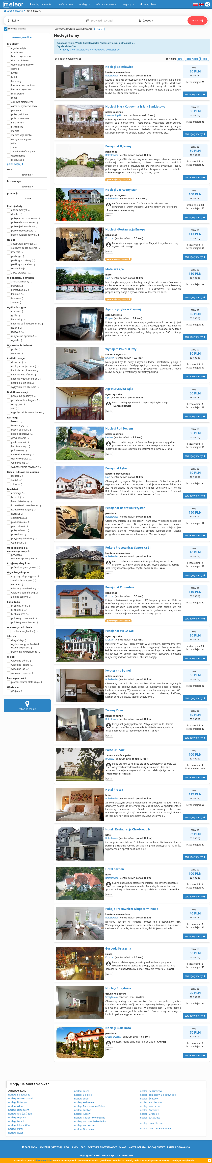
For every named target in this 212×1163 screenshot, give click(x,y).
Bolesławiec (111, 75)
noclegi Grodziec (149, 1113)
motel (14, 97)
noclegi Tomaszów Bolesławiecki (158, 1094)
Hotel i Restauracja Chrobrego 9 (127, 829)
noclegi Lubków (82, 1110)
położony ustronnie (24, 618)
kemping (16, 81)
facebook (30, 1147)
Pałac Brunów (115, 750)
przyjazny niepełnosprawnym (24, 556)
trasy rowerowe (21, 458)
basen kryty (19, 425)
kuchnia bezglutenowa (25, 370)
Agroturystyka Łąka (119, 389)
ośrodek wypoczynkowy (24, 106)
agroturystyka (18, 48)
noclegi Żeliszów (149, 1098)
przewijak (18, 534)
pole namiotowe (20, 118)
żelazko (17, 302)
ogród (16, 340)
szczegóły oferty (194, 94)
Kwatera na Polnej (118, 670)
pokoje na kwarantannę (26, 651)
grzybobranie (20, 437)
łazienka (17, 294)
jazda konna (20, 442)
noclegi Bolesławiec (19, 1094)
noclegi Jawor (15, 1132)
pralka (16, 349)
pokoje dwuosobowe (24, 222)
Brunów (109, 758)
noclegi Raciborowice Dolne (89, 1106)
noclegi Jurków (82, 1113)
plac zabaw (19, 526)
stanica (15, 130)
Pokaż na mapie (27, 708)
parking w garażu (23, 264)
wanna (17, 353)
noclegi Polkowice (84, 1102)
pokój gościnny (19, 114)
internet (17, 251)
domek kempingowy (22, 64)
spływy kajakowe (22, 454)
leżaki (16, 327)
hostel (14, 72)
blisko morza (20, 614)
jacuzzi (17, 475)
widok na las (20, 668)
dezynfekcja (19, 640)
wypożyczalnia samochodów (28, 412)
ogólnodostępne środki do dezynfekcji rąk (25, 646)
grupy (16, 690)
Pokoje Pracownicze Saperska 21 (128, 547)
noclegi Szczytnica (150, 1117)
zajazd (14, 147)
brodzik (17, 497)
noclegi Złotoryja (17, 1102)
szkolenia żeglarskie (24, 631)
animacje (18, 493)
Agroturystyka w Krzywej (123, 309)
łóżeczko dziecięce (23, 509)
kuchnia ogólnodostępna (27, 323)
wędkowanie (20, 462)
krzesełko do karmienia (26, 505)
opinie (204, 58)
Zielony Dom (114, 710)
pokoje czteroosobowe (25, 218)
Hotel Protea (114, 790)
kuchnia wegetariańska (26, 378)
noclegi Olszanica (84, 1129)
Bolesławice (111, 516)
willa (13, 143)
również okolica (16, 28)
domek (15, 68)
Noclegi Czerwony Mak (121, 190)
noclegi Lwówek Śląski (20, 1098)
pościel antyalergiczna (25, 567)
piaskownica (20, 522)
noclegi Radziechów (151, 1102)
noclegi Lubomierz (18, 1109)
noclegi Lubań (16, 1121)
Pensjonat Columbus (119, 587)
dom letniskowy (19, 60)
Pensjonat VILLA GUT (120, 631)
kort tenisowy (20, 446)
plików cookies (43, 1160)
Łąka (107, 277)
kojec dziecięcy (21, 501)
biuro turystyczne (21, 56)
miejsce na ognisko (23, 336)
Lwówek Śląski (113, 115)
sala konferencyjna (23, 580)
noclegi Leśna (81, 1091)
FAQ (83, 1147)
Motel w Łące (114, 269)
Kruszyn (109, 238)
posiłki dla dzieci (22, 382)
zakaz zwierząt (21, 272)
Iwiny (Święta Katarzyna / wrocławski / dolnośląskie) (91, 49)
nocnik (17, 513)
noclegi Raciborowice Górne (89, 1117)
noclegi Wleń (15, 1106)
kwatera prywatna (21, 89)
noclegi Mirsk (15, 1128)
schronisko (17, 126)
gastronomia (18, 155)
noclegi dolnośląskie (151, 1123)
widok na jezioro (22, 664)
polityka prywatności (102, 1147)
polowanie (19, 450)
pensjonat (16, 110)
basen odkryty (21, 429)
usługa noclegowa (21, 139)
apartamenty (20, 209)
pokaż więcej (14, 163)
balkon (17, 285)
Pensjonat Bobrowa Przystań (125, 508)
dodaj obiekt (156, 1147)
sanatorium (17, 122)
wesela (17, 584)
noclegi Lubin (81, 1098)
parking (17, 256)
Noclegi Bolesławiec (119, 67)
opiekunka (19, 517)
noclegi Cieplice (83, 1094)
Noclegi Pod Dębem (119, 428)
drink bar (18, 362)
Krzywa (109, 318)
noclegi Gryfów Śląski (20, 1113)
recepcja (18, 404)
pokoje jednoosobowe (25, 226)
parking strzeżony (23, 260)
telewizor (18, 298)
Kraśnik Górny (113, 1036)
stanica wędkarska (21, 135)
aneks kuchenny (22, 281)
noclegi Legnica (17, 1117)
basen (16, 421)
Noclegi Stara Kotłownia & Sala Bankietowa (135, 106)
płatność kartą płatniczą (26, 682)
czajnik (17, 311)
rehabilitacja (20, 268)
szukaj (199, 20)
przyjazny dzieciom (23, 538)
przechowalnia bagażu (25, 400)
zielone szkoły (20, 596)
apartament (17, 52)
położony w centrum (24, 622)
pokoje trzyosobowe (24, 230)
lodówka (17, 331)
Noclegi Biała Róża (118, 1028)
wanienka (18, 542)
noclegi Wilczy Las (150, 1106)
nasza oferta (137, 1147)
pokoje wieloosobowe (25, 234)
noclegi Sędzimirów (151, 1091)
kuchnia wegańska (23, 374)
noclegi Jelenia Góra (19, 1125)
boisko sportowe (22, 433)
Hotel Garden (114, 869)
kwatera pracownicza (23, 85)
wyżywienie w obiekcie (25, 386)
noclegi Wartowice (84, 1125)
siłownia (17, 484)
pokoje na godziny (23, 395)
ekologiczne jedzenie (24, 366)
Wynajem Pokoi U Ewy (120, 349)
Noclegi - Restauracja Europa (125, 229)
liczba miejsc (14, 181)
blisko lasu (19, 609)
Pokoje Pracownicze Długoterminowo (131, 909)
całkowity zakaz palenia (26, 247)
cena (9, 169)
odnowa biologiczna (22, 101)
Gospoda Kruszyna (118, 948)
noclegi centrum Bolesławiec (156, 1128)
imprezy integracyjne (25, 576)
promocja (12, 193)
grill (15, 315)
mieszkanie (17, 93)
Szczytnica (111, 997)
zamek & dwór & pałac (23, 151)
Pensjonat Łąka (116, 468)
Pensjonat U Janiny (118, 146)
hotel (14, 77)
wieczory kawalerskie (24, 588)
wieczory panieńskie (24, 592)
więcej (109, 215)
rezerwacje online (21, 37)
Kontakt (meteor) (50, 1147)
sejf (15, 408)
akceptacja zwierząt (24, 243)
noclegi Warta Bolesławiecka (90, 1121)
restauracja (17, 159)
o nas (122, 1147)
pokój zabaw (20, 530)
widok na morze (22, 673)
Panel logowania (178, 1147)
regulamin (71, 1147)
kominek (18, 319)
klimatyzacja (20, 289)
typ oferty (13, 44)
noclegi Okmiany (149, 1110)
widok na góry (21, 660)
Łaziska (109, 437)
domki (16, 214)
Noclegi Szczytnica (118, 988)
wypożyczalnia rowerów (26, 466)
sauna (16, 479)
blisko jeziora (20, 605)
